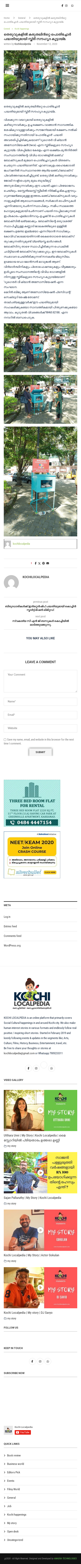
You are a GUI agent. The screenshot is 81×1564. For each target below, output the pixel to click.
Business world (15, 1464)
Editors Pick (13, 1472)
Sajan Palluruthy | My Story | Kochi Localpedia (32, 1198)
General (21, 18)
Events (10, 1481)
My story (12, 1523)
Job (9, 1506)
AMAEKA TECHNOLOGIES (65, 1558)
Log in (7, 916)
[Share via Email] (47, 563)
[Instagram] (66, 5)
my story (11, 1145)
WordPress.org (12, 945)
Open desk (13, 1531)
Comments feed (12, 936)
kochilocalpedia (23, 43)
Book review (14, 1455)
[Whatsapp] (72, 5)
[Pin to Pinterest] (43, 563)
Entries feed (10, 926)
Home (7, 18)
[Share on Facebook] (36, 563)
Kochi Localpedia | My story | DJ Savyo (28, 1312)
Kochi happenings (16, 1514)
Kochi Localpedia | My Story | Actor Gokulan (31, 1255)
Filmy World (13, 1489)
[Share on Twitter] (39, 563)
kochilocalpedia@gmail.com (19, 1053)
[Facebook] (62, 5)
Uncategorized (15, 1540)
